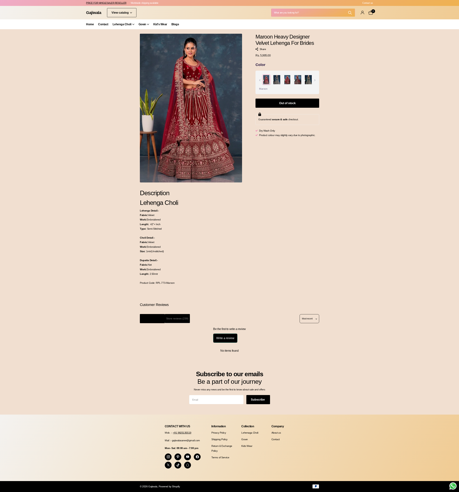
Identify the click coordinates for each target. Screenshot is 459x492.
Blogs (175, 24)
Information (218, 426)
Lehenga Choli (122, 24)
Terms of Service (220, 457)
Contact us (367, 3)
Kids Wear (246, 446)
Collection (247, 426)
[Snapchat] (187, 465)
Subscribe (258, 399)
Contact (103, 24)
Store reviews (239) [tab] (177, 318)
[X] (168, 465)
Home (90, 24)
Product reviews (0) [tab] (152, 318)
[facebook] (197, 456)
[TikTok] (177, 465)
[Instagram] (168, 456)
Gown (142, 24)
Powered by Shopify (169, 486)
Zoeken (350, 13)
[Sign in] (362, 13)
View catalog (120, 12)
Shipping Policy (219, 439)
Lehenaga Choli (249, 432)
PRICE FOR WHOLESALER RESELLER (106, 3)
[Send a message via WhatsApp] (453, 486)
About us (276, 432)
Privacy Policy (218, 432)
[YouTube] (187, 456)
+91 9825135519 (182, 432)
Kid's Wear (160, 24)
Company (277, 426)
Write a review (225, 338)
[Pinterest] (177, 456)
